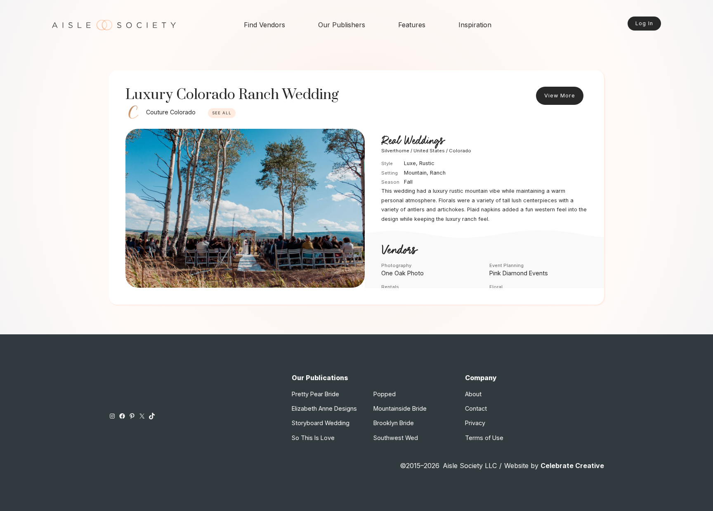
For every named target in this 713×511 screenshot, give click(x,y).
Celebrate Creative (572, 465)
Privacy (475, 422)
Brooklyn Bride (393, 422)
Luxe (410, 163)
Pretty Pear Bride (315, 393)
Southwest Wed (395, 437)
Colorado (460, 151)
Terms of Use (484, 437)
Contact (476, 408)
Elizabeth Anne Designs (324, 408)
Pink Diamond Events (518, 273)
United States (429, 151)
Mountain (415, 173)
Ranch (438, 173)
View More (559, 95)
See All (221, 113)
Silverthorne (395, 151)
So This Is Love (313, 437)
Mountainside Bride (400, 408)
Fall (408, 182)
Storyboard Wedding (320, 422)
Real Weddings (412, 141)
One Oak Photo (402, 273)
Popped (384, 393)
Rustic (426, 163)
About (473, 393)
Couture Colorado (171, 112)
